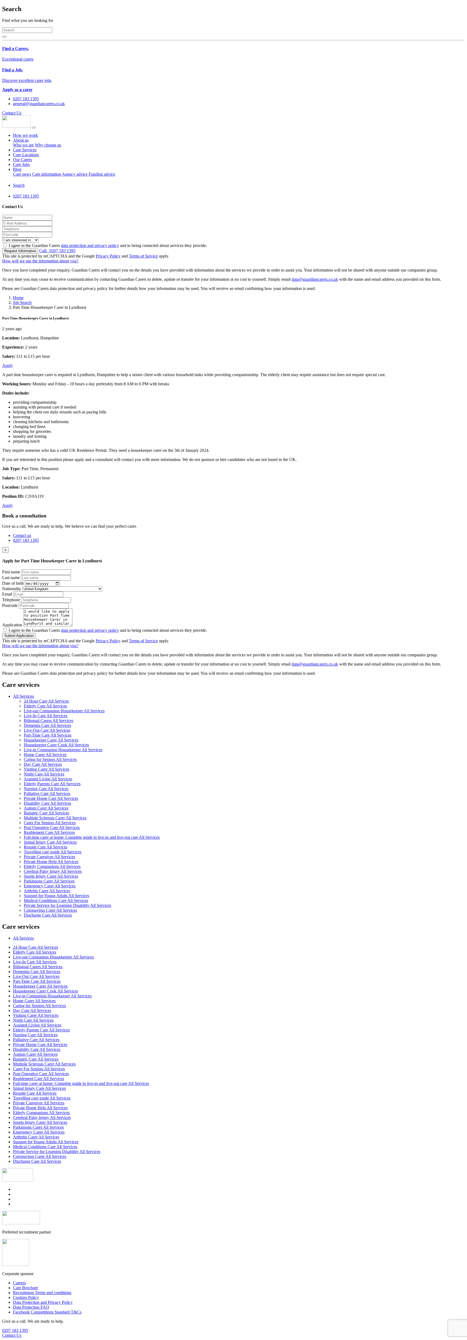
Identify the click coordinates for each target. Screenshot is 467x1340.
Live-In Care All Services (45, 715)
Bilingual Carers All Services (48, 720)
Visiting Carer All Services (46, 769)
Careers (19, 1283)
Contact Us (11, 113)
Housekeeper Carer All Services (51, 740)
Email (7, 594)
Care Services (24, 150)
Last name (11, 577)
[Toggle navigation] (34, 127)
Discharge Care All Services (48, 915)
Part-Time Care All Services (47, 735)
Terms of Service (143, 256)
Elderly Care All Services (45, 706)
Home (18, 297)
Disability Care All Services (47, 803)
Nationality (11, 588)
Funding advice (102, 174)
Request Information (20, 251)
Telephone (11, 599)
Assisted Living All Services (48, 779)
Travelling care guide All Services (52, 852)
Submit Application (19, 636)
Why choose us (48, 145)
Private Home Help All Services (51, 861)
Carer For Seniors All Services (50, 822)
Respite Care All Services (45, 847)
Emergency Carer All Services (49, 886)
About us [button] (21, 140)
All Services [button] (23, 696)
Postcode (10, 605)
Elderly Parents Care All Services (52, 783)
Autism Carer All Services (46, 808)
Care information (46, 174)
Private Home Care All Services (51, 798)
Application (12, 625)
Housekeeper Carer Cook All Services (56, 745)
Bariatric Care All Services (46, 813)
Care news (22, 174)
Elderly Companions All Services (52, 866)
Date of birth (13, 583)
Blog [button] (17, 169)
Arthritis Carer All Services (47, 890)
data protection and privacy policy (90, 245)
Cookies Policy (26, 1297)
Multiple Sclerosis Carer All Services (55, 818)
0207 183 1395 (57, 250)
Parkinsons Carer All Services (49, 881)
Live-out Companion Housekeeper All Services (64, 711)
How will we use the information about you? (40, 261)
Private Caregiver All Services (49, 856)
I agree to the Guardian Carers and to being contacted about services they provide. (108, 245)
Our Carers (22, 159)
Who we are (23, 145)
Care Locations (26, 154)
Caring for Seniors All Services (50, 759)
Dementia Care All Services (47, 725)
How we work (25, 135)
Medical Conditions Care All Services (56, 900)
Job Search (22, 302)
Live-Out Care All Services (47, 730)
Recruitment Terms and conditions (42, 1292)
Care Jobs (21, 164)
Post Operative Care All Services (52, 827)
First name (11, 572)
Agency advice (75, 174)
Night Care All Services (44, 774)
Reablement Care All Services (49, 832)
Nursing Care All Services (46, 788)
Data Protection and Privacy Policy (43, 1302)
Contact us (22, 535)
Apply (7, 365)
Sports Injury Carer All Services (51, 876)
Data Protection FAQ (31, 1307)
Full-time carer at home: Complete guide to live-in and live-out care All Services (92, 837)
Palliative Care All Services (47, 793)
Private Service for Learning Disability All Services (67, 905)
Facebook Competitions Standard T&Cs (47, 1312)
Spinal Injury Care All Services (50, 842)
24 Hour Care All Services (46, 701)
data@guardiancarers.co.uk (315, 279)
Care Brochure (25, 1287)
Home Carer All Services (45, 754)
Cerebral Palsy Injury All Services (53, 871)
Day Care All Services (43, 764)
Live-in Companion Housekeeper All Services (63, 749)
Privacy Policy (108, 256)
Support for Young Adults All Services (56, 895)
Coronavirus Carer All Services (50, 910)
